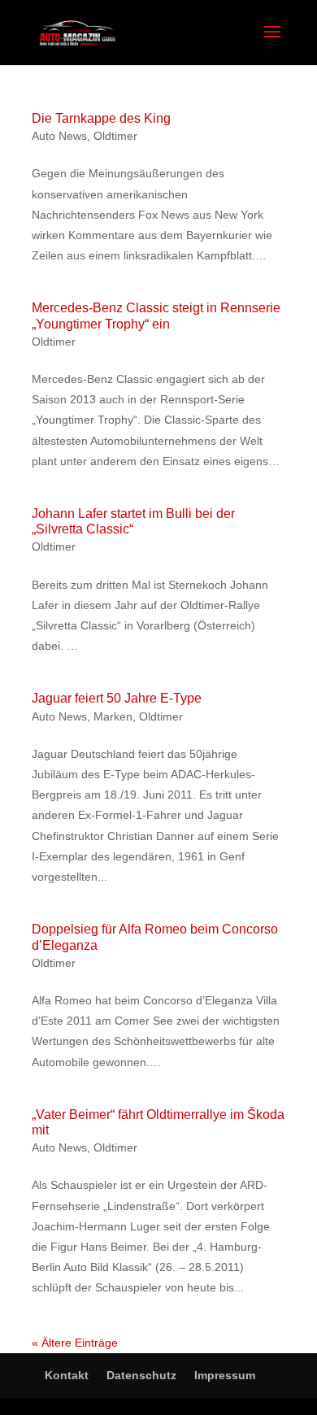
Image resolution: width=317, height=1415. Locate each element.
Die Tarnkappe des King (101, 118)
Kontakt (67, 1375)
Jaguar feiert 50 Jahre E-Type (117, 698)
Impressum (224, 1375)
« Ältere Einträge (75, 1342)
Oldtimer (115, 135)
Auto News (59, 135)
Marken (112, 716)
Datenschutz (141, 1375)
